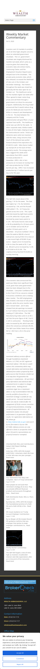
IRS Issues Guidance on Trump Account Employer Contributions (17, 513)
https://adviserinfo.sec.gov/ (17, 422)
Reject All (20, 664)
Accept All (20, 653)
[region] (20, 651)
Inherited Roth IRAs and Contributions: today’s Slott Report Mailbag (20, 445)
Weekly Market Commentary (16, 548)
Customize (20, 659)
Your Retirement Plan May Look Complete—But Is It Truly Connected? (19, 479)
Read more (10, 457)
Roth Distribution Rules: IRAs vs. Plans (19, 497)
